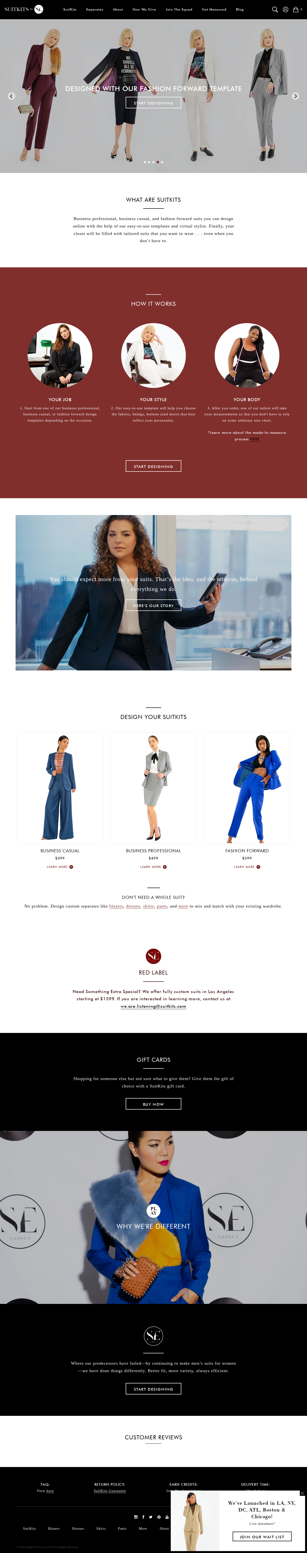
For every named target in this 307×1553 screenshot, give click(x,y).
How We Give (144, 9)
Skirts (101, 1528)
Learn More (58, 867)
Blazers (54, 1528)
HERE (255, 439)
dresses (133, 906)
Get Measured (214, 9)
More (143, 1528)
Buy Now (153, 1104)
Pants (122, 1528)
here (50, 1491)
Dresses (78, 1528)
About (118, 9)
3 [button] (153, 162)
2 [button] (149, 162)
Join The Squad (179, 9)
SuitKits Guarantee (110, 1491)
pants (162, 906)
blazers (116, 906)
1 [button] (145, 162)
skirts (148, 906)
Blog (240, 9)
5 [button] (162, 162)
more (183, 906)
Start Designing (153, 466)
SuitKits (70, 9)
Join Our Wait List (262, 1537)
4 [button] (158, 162)
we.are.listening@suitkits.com (153, 1006)
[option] (153, 96)
